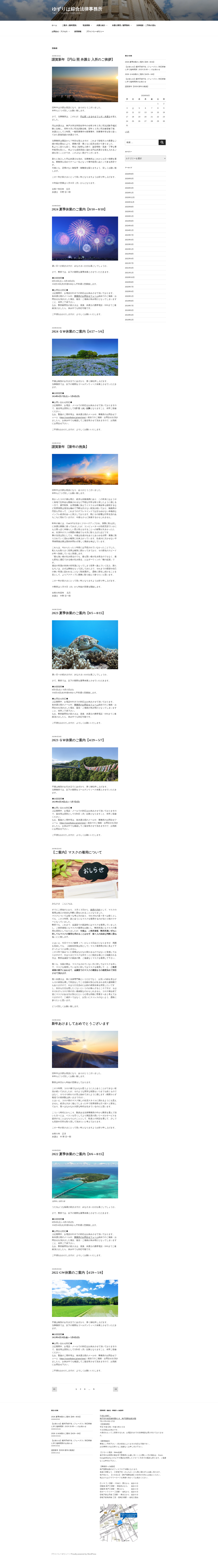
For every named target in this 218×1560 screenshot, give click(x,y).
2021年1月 (129, 273)
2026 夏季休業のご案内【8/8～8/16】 (140, 62)
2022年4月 (129, 259)
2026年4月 (129, 183)
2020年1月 (129, 296)
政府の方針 (95, 910)
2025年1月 (129, 216)
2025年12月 (130, 197)
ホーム (54, 25)
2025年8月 (129, 207)
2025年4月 (129, 211)
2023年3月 (129, 244)
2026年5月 (129, 179)
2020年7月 (129, 287)
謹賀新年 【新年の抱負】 (70, 447)
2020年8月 (129, 282)
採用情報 (77, 31)
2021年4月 (129, 268)
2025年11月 (129, 202)
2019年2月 (129, 320)
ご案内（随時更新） (70, 25)
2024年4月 (129, 226)
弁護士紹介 (101, 25)
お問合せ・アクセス (60, 31)
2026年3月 (129, 188)
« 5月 (127, 132)
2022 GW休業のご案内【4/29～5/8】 (78, 1272)
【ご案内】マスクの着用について (77, 852)
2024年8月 (129, 221)
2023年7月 (129, 235)
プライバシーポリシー (95, 31)
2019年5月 (129, 310)
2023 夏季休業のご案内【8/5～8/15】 (78, 613)
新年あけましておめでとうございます (80, 1023)
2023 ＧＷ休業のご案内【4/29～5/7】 (78, 740)
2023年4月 (129, 240)
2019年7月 (129, 306)
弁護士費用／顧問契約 (121, 25)
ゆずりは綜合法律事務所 (77, 8)
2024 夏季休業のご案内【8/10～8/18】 (79, 209)
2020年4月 (129, 291)
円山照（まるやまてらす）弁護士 (95, 116)
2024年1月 (129, 230)
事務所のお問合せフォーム (86, 296)
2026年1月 (129, 193)
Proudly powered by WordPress (83, 1554)
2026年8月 (129, 174)
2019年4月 (129, 315)
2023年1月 (129, 249)
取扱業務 (86, 25)
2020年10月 (130, 277)
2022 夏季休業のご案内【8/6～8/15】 (78, 1154)
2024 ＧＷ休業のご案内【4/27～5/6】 (78, 331)
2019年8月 (129, 301)
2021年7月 (129, 263)
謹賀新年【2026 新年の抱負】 (137, 86)
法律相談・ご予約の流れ (146, 25)
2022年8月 (129, 254)
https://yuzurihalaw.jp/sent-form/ (73, 417)
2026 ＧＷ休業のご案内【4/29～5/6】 (140, 74)
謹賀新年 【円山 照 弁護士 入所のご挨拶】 (83, 59)
